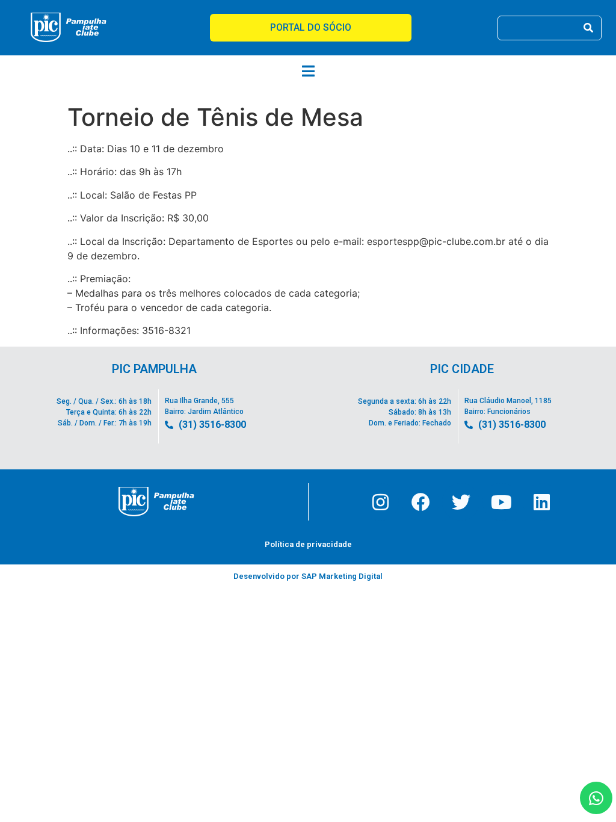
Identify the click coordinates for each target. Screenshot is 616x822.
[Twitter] (460, 502)
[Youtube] (501, 502)
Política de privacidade (308, 544)
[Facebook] (420, 502)
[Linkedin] (541, 502)
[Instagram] (380, 502)
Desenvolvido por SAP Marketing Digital (308, 576)
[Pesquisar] (588, 28)
